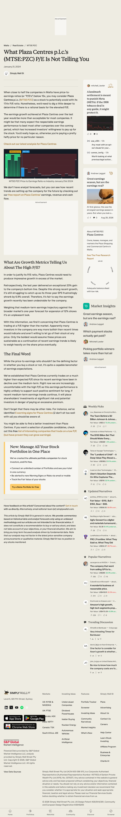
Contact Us (105, 719)
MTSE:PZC (26, 99)
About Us (104, 713)
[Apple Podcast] (26, 708)
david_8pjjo (94, 645)
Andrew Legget (96, 324)
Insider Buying (68, 719)
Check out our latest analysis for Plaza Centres (30, 143)
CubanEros (94, 582)
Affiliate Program (108, 746)
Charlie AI (104, 761)
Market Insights (88, 727)
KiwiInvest (94, 601)
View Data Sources (12, 772)
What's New (86, 733)
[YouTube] (16, 708)
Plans (102, 702)
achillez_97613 (95, 497)
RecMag (93, 516)
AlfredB (93, 628)
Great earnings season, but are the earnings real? (99, 316)
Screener (85, 707)
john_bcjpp (94, 661)
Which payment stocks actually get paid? (97, 333)
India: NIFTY (47, 722)
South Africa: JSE (50, 733)
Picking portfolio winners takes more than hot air (98, 351)
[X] (11, 708)
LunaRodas (94, 536)
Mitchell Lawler (96, 341)
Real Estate (18, 45)
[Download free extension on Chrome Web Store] (20, 726)
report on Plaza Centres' (24, 194)
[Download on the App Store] (13, 718)
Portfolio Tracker (88, 702)
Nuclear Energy (69, 725)
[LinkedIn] (6, 708)
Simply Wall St (17, 73)
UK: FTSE (46, 710)
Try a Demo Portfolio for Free (25, 487)
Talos (92, 451)
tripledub (94, 432)
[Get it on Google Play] (34, 718)
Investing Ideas (88, 713)
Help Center (105, 732)
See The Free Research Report (98, 257)
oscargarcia (94, 562)
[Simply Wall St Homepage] (17, 692)
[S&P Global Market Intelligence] (13, 743)
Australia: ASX (48, 716)
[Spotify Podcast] (21, 708)
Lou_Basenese (95, 412)
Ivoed (92, 470)
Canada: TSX (48, 727)
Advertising (105, 707)
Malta (6, 45)
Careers (104, 724)
